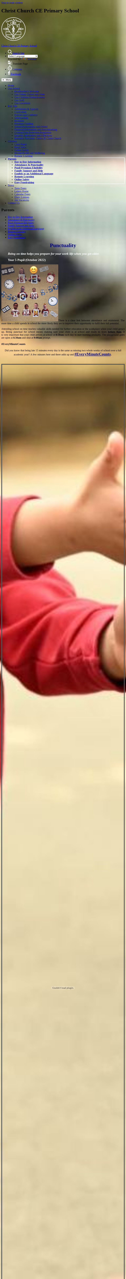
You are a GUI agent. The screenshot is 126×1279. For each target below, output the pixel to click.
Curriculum (20, 112)
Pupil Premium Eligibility (28, 167)
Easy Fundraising (24, 182)
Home (11, 85)
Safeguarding (21, 117)
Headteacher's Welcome (26, 91)
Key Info (12, 106)
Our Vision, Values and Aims (29, 94)
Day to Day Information (27, 161)
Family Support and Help (28, 170)
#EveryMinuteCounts (92, 354)
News (11, 185)
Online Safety (21, 150)
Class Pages (20, 144)
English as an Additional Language (33, 173)
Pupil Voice (20, 147)
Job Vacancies (21, 200)
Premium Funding (23, 123)
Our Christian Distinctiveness (29, 97)
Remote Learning (23, 156)
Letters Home (21, 191)
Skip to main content (12, 2)
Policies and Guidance (26, 115)
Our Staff (19, 100)
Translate (32, 59)
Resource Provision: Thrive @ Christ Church (37, 138)
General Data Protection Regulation (32, 132)
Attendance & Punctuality (28, 164)
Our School (14, 88)
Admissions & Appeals (26, 109)
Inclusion (19, 120)
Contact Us (14, 203)
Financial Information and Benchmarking (35, 129)
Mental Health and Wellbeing (29, 153)
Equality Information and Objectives (33, 135)
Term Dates (20, 188)
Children (12, 141)
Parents (12, 159)
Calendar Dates (22, 194)
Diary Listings (21, 197)
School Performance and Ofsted (30, 126)
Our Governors (22, 103)
